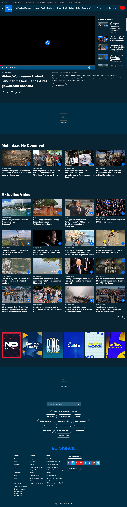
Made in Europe (7, 247)
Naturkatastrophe (81, 421)
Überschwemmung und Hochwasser (70, 426)
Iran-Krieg (50, 416)
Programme (17, 483)
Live (122, 8)
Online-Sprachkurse (36, 483)
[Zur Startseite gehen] (8, 8)
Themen (16, 455)
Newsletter (72, 468)
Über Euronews (51, 459)
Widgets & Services (36, 478)
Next (65, 8)
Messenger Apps (35, 475)
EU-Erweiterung (45, 421)
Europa (36, 8)
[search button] (67, 2)
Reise (59, 8)
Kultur (71, 8)
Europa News (6, 217)
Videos (16, 481)
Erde (78, 8)
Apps (32, 472)
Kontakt (48, 472)
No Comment (6, 168)
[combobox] (77, 2)
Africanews (33, 481)
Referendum (48, 426)
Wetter (32, 464)
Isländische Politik (63, 430)
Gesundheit (86, 8)
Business (50, 8)
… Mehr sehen (59, 85)
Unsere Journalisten (20, 486)
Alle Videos (117, 317)
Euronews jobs (51, 475)
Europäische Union (63, 421)
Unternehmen (6, 276)
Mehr (48, 455)
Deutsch (6, 2)
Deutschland (79, 430)
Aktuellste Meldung (23, 8)
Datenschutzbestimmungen (55, 470)
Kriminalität (47, 430)
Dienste (32, 455)
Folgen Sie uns (34, 470)
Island (78, 416)
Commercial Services (53, 461)
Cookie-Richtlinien (52, 467)
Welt (43, 8)
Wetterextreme (63, 435)
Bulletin (32, 461)
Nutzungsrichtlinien (52, 464)
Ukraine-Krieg (65, 416)
